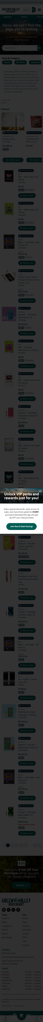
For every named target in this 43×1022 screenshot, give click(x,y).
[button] (40, 491)
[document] (21, 511)
